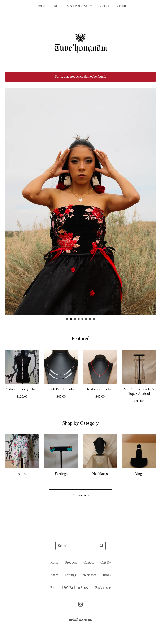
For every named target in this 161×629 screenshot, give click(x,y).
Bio (56, 6)
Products (41, 6)
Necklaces (89, 575)
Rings (107, 575)
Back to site (103, 587)
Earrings (70, 575)
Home (54, 562)
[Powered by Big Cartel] (80, 620)
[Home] (80, 42)
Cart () (121, 6)
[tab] (67, 319)
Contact (104, 6)
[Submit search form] (101, 545)
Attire (54, 575)
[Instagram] (80, 604)
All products (80, 495)
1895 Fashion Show (78, 6)
